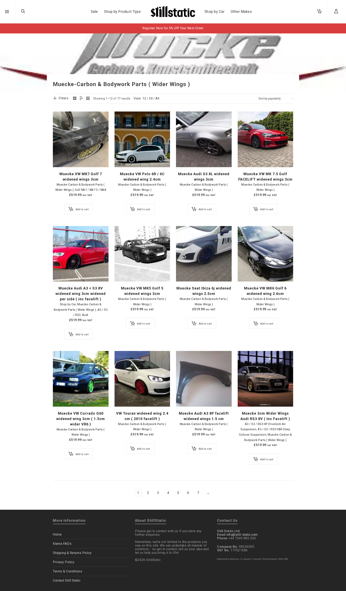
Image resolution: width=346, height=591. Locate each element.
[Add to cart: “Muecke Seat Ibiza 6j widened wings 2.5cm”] (185, 272)
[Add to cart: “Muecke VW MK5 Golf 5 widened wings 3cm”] (124, 272)
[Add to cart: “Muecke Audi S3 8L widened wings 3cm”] (185, 158)
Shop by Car (68, 304)
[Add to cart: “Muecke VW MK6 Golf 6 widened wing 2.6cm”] (247, 272)
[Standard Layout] (74, 99)
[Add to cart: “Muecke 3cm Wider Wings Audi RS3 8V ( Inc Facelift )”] (247, 397)
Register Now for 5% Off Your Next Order (173, 28)
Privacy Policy (63, 562)
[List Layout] (81, 99)
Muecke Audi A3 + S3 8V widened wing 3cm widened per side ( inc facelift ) (80, 293)
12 (144, 98)
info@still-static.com (242, 535)
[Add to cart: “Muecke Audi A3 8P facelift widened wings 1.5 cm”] (185, 397)
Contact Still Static (66, 580)
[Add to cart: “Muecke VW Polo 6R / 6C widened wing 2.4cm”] (124, 158)
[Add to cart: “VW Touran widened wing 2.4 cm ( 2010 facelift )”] (124, 397)
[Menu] (7, 11)
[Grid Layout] (88, 99)
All (157, 98)
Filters (63, 98)
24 (151, 98)
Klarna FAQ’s (62, 544)
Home (57, 534)
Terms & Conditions (67, 571)
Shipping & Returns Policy (72, 553)
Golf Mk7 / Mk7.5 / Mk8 (90, 189)
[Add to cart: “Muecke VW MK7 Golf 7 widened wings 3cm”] (62, 158)
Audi (85, 315)
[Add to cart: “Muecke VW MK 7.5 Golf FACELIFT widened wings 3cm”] (247, 158)
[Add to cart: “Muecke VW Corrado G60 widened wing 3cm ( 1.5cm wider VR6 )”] (62, 397)
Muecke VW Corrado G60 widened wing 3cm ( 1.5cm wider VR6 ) (80, 418)
